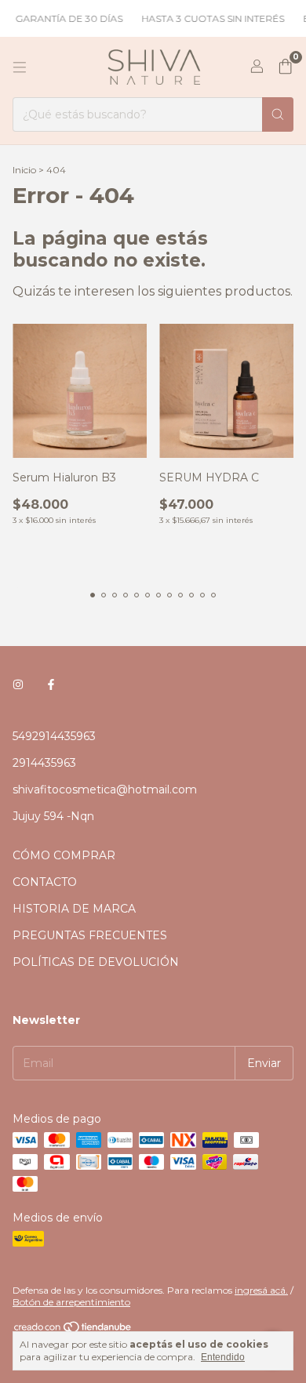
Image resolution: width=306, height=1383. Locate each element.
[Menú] (20, 67)
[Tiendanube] (73, 1330)
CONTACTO (45, 882)
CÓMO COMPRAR (64, 855)
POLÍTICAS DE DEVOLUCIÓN (96, 962)
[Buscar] (277, 114)
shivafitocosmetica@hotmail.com (105, 789)
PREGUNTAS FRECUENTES (90, 935)
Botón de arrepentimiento (71, 1302)
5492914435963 (54, 736)
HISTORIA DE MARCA (74, 909)
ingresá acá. (261, 1290)
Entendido (223, 1357)
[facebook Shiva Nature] (51, 684)
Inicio (24, 170)
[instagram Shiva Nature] (18, 684)
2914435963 (44, 763)
